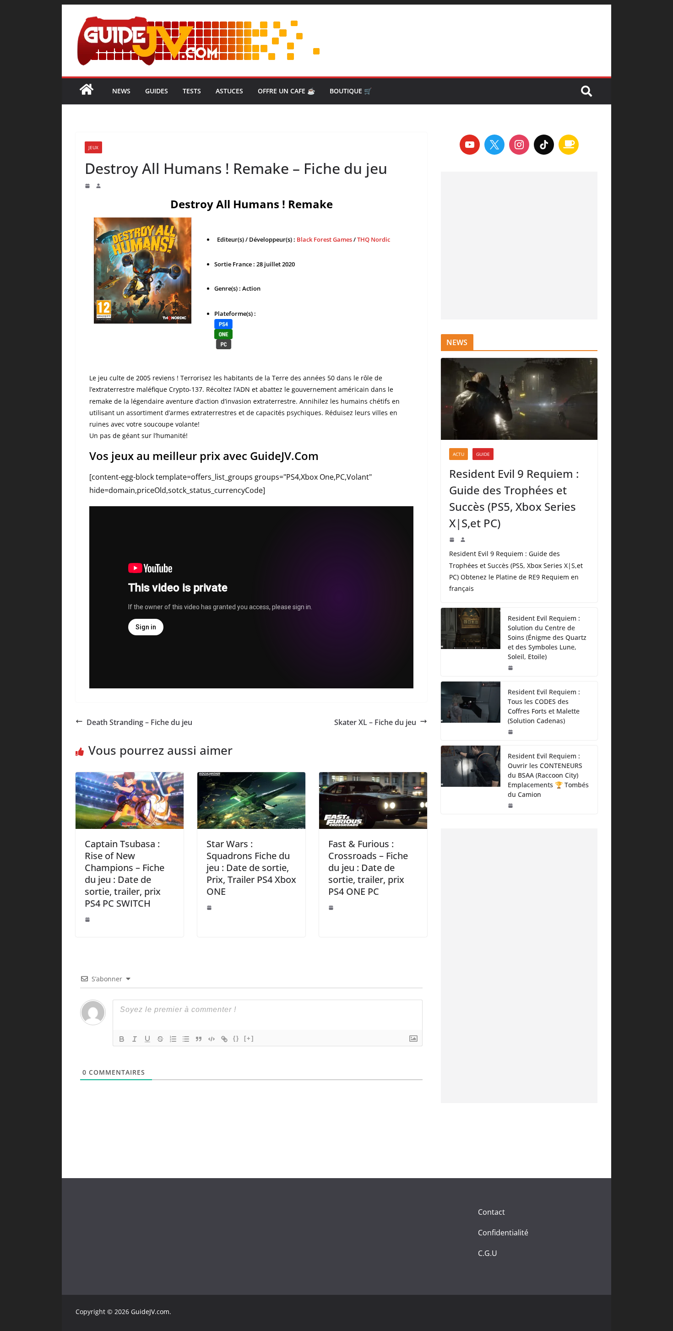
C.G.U (487, 1253)
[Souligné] (147, 1038)
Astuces (229, 91)
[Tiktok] (544, 144)
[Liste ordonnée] (173, 1038)
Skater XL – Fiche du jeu (375, 722)
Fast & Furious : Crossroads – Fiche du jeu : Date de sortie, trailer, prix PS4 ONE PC (368, 868)
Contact (491, 1212)
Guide (483, 454)
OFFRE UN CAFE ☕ (286, 91)
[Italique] (134, 1038)
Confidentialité (503, 1233)
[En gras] (121, 1038)
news (121, 91)
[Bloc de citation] (198, 1038)
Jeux (93, 147)
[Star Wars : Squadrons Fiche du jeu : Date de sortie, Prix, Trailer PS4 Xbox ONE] (251, 800)
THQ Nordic (373, 239)
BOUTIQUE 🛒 (351, 91)
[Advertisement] (519, 245)
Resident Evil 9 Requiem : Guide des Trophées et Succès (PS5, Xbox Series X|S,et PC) (514, 498)
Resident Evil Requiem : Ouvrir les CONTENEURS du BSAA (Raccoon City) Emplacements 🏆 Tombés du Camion (548, 775)
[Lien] (224, 1038)
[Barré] (160, 1038)
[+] (249, 1038)
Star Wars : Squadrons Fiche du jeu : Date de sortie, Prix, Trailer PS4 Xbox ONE (251, 868)
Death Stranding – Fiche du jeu (139, 722)
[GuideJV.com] (86, 94)
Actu (458, 454)
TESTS (192, 91)
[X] (494, 144)
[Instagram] (519, 144)
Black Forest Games (324, 239)
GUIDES (156, 91)
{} (236, 1038)
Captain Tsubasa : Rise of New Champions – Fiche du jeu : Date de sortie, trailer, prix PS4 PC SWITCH (124, 873)
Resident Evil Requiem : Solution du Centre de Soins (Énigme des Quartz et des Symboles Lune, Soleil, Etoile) (547, 637)
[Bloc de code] (211, 1038)
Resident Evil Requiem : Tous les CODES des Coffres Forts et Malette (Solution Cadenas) (544, 706)
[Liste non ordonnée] (185, 1038)
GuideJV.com (150, 1311)
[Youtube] (469, 144)
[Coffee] (568, 144)
